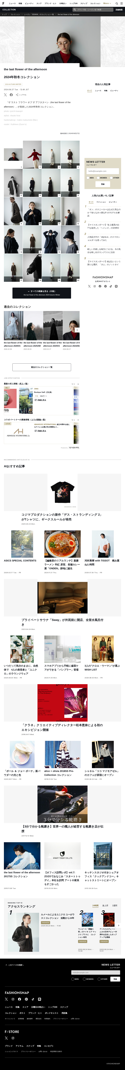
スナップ (83, 3)
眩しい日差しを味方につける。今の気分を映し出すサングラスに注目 (104, 250)
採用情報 (21, 1019)
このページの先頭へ (16, 965)
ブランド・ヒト (51, 3)
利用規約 (47, 1019)
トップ (4, 14)
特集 (20, 3)
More (106, 3)
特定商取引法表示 (56, 1051)
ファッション (101, 202)
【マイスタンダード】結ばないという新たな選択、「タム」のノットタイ (104, 263)
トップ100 (73, 3)
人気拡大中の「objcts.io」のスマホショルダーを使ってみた (103, 238)
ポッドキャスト (52, 1013)
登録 (102, 184)
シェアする (22, 95)
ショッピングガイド (11, 1051)
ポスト (22, 1013)
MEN (92, 178)
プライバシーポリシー (60, 1019)
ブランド (9, 1046)
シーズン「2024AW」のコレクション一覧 (39, 14)
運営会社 (39, 1019)
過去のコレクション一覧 (41, 367)
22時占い (63, 3)
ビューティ (29, 3)
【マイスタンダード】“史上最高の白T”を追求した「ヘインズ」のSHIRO (103, 226)
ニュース (12, 3)
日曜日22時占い (38, 1007)
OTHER (116, 178)
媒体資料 (30, 1019)
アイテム (19, 1046)
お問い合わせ (75, 1019)
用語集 (64, 1013)
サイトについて (10, 1019)
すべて (89, 90)
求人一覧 (23, 384)
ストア (39, 3)
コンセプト (49, 1046)
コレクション (95, 3)
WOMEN (103, 178)
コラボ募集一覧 (38, 420)
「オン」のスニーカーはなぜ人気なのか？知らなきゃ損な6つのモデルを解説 (104, 212)
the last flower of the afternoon (68, 14)
